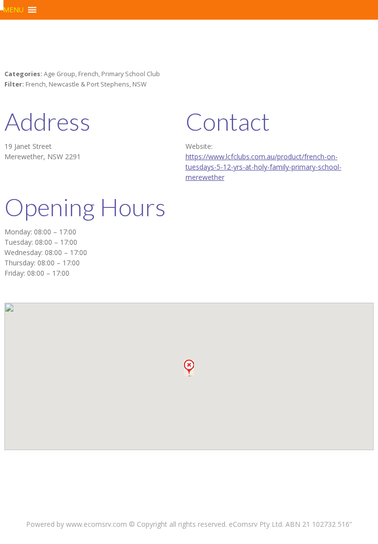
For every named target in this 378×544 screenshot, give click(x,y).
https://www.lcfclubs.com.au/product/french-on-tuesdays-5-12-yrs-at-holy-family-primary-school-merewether (264, 167)
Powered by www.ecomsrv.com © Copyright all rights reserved (125, 524)
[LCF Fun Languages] (1, 5)
